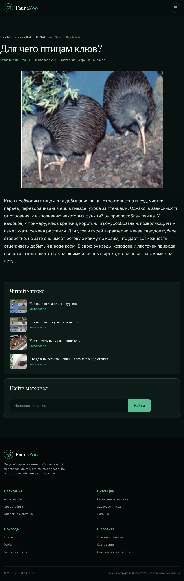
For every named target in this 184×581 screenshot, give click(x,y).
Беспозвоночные (16, 552)
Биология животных (18, 514)
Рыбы (8, 544)
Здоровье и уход (109, 506)
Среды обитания (16, 506)
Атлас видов (23, 36)
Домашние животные (112, 499)
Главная (5, 36)
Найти (139, 405)
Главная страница (110, 537)
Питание (103, 514)
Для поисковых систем (114, 552)
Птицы (40, 36)
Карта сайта (105, 544)
